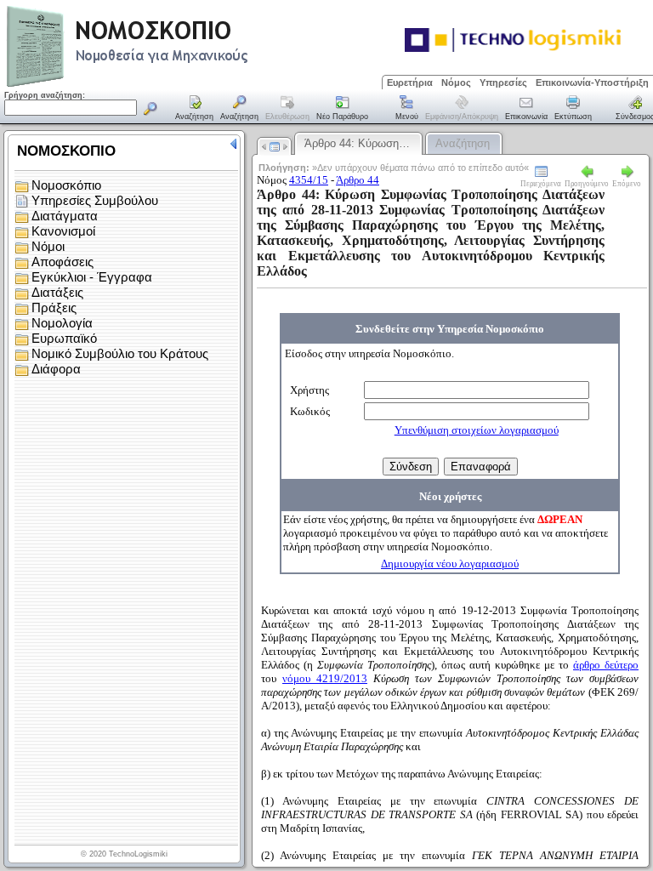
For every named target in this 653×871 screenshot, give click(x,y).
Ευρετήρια (410, 82)
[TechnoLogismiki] (194, 84)
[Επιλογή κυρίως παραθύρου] (195, 109)
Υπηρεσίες (503, 82)
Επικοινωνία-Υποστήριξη (592, 82)
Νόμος (456, 82)
